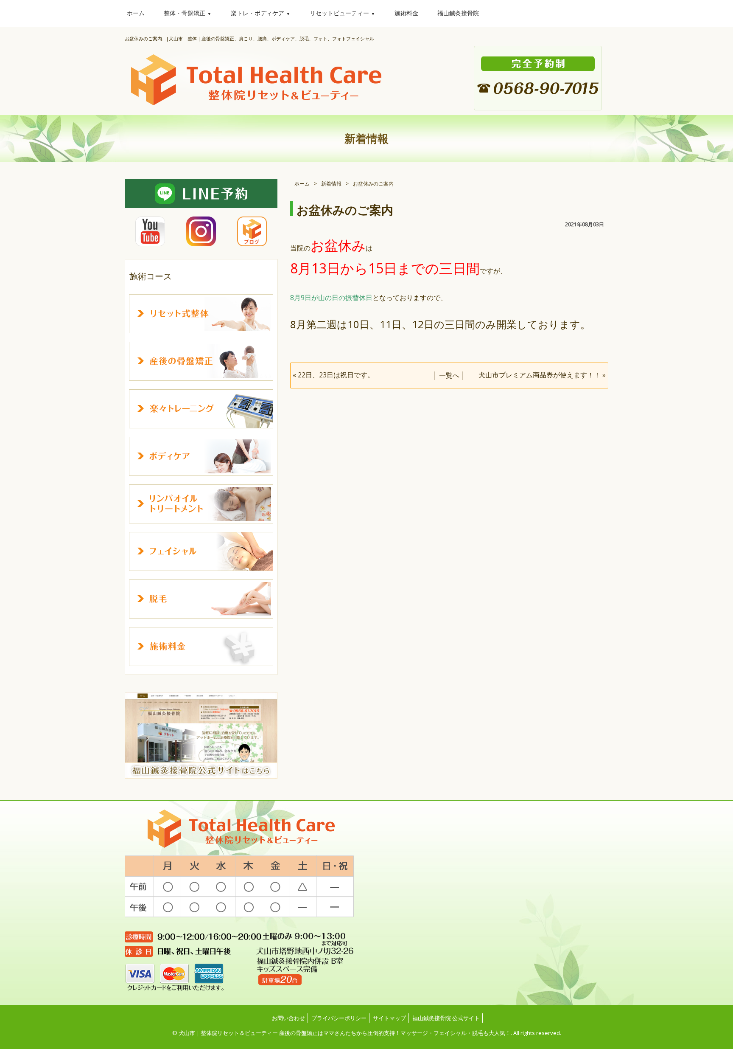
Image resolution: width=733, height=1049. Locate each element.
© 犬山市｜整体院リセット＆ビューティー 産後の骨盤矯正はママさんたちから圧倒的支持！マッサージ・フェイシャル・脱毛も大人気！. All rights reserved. (366, 1033)
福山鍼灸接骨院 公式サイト (446, 1018)
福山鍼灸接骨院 (458, 13)
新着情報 (331, 183)
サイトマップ (389, 1018)
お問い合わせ (288, 1018)
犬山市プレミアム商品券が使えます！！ (539, 375)
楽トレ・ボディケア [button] (261, 13)
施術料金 (406, 13)
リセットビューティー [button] (342, 13)
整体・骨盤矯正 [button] (188, 13)
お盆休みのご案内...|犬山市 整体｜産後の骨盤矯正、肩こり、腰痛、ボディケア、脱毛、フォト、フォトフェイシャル (249, 38)
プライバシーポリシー (338, 1018)
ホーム (136, 13)
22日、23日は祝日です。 (336, 375)
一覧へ (449, 375)
